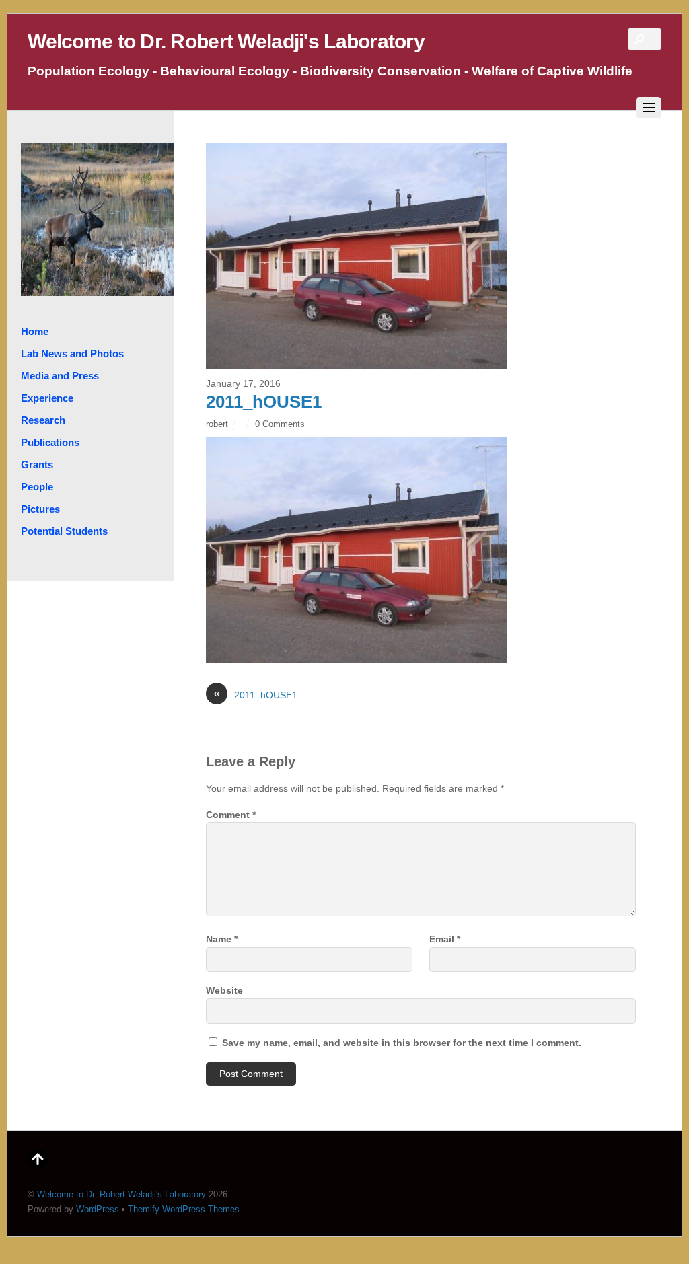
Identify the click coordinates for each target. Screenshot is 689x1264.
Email (444, 939)
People (37, 486)
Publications (50, 442)
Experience (47, 398)
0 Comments (280, 424)
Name (222, 939)
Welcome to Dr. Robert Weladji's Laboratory (121, 1194)
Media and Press (60, 375)
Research (43, 420)
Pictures (40, 509)
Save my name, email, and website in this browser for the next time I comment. (401, 1042)
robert (217, 424)
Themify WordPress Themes (184, 1209)
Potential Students (64, 531)
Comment (231, 814)
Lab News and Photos (72, 353)
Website (224, 990)
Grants (37, 464)
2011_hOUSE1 (264, 402)
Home (34, 331)
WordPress (97, 1209)
